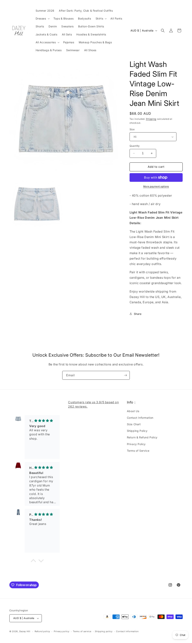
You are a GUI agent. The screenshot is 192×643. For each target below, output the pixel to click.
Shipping (151, 119)
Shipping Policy (137, 430)
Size (132, 129)
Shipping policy (103, 631)
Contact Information (140, 417)
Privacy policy (61, 631)
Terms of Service (138, 450)
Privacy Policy (136, 444)
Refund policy (42, 631)
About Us (133, 411)
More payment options (156, 186)
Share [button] (138, 313)
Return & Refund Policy (142, 437)
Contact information (127, 631)
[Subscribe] (125, 375)
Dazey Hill (24, 631)
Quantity (135, 145)
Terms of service (82, 631)
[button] (42, 18)
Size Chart (134, 424)
